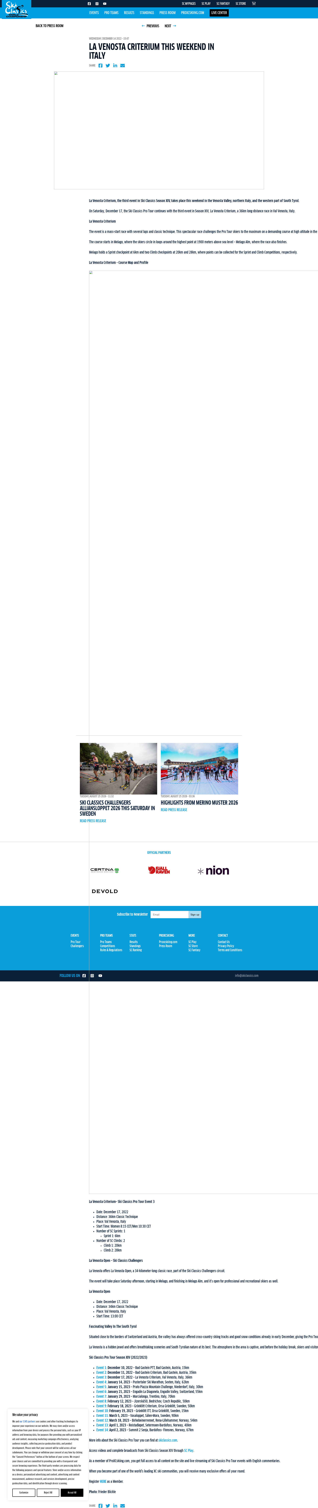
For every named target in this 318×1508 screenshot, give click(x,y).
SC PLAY (206, 4)
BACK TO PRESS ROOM (49, 26)
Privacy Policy (226, 946)
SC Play (188, 1451)
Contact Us (224, 942)
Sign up (194, 914)
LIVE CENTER (219, 13)
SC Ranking (136, 950)
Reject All (48, 1492)
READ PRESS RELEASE (93, 821)
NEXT (168, 26)
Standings (147, 13)
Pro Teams (111, 13)
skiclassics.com (167, 1440)
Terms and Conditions (230, 950)
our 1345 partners (28, 1421)
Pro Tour (76, 942)
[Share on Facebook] (100, 65)
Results (129, 13)
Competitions (107, 946)
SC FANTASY (223, 4)
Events (94, 13)
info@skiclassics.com (246, 976)
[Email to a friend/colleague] (122, 65)
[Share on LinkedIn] (115, 65)
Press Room (168, 13)
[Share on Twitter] (108, 65)
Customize (23, 1492)
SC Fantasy (194, 950)
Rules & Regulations (111, 950)
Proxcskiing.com (192, 13)
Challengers (77, 946)
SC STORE (241, 4)
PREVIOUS (152, 26)
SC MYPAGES (189, 4)
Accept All (72, 1492)
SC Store (193, 946)
